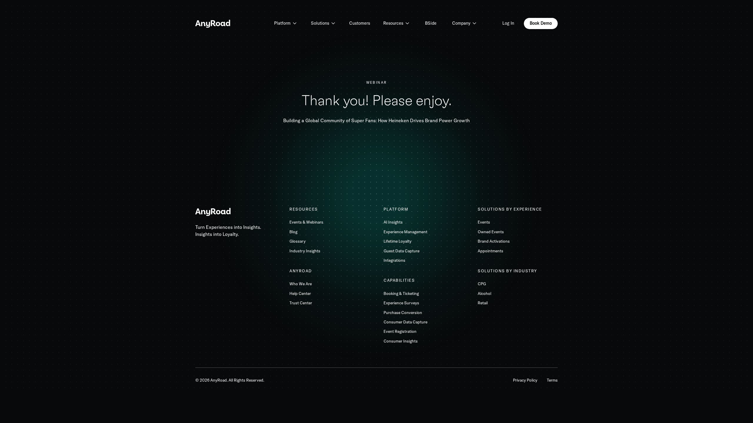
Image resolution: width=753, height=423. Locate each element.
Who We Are (300, 283)
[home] (213, 23)
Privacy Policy (525, 380)
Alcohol (484, 293)
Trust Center (300, 303)
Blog (293, 231)
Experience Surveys (401, 303)
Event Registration (400, 331)
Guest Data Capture (401, 251)
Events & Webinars (306, 222)
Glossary (297, 241)
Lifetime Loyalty (398, 241)
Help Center (300, 293)
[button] (285, 23)
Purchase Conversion (403, 312)
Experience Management (405, 231)
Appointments (490, 251)
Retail (483, 303)
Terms (552, 380)
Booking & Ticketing (401, 293)
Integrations (394, 260)
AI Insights (393, 222)
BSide (431, 23)
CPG (482, 283)
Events (484, 222)
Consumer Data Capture (405, 322)
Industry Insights (304, 251)
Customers (359, 23)
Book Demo (541, 23)
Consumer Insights (401, 341)
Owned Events (491, 231)
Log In (508, 23)
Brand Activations (494, 241)
